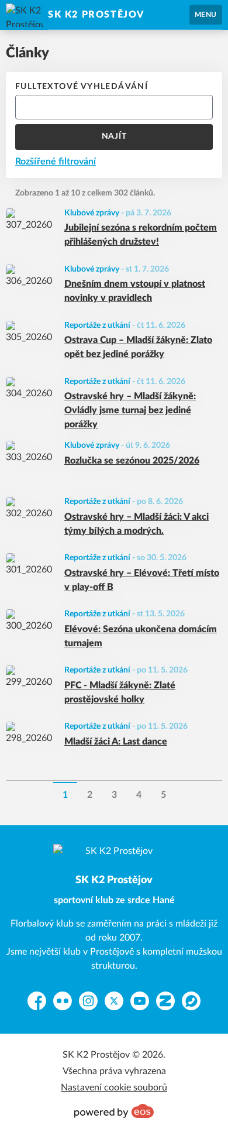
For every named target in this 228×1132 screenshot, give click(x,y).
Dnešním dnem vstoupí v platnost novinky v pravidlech (134, 291)
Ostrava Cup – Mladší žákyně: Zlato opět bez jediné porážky (138, 347)
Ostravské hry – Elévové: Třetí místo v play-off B (141, 580)
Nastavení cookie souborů (114, 1087)
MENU (206, 14)
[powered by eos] (114, 1111)
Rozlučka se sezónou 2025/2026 (131, 460)
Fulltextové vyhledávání (81, 87)
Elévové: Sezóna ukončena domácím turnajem (140, 636)
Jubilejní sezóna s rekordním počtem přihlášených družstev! (140, 234)
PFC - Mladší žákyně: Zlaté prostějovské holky (119, 692)
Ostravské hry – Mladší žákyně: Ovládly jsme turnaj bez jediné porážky (130, 410)
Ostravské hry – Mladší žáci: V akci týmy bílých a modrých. (136, 524)
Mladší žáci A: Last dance (115, 741)
